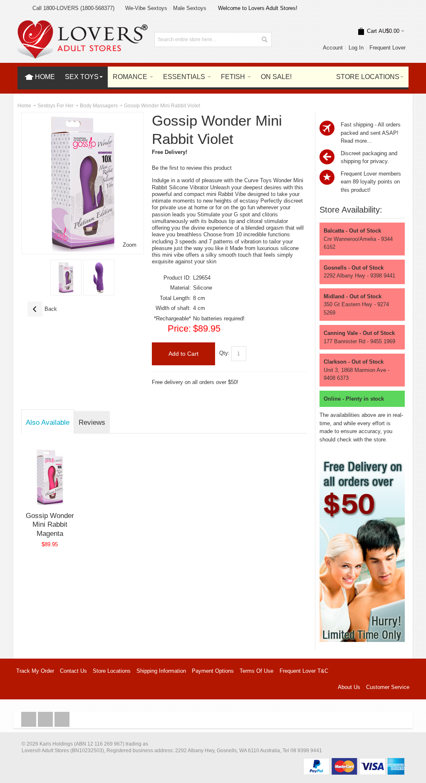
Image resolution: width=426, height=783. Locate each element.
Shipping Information (161, 671)
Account (333, 48)
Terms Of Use (256, 671)
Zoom (129, 245)
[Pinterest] (61, 719)
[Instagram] (46, 719)
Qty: (224, 353)
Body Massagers (99, 106)
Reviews (92, 422)
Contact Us (73, 671)
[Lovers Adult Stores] (82, 24)
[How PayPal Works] (353, 762)
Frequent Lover (387, 48)
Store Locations (112, 671)
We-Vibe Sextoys (146, 8)
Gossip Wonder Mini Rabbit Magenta (50, 524)
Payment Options (213, 671)
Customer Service (387, 687)
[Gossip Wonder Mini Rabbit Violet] (66, 277)
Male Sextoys (189, 8)
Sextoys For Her (55, 106)
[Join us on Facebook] (29, 719)
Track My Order (35, 671)
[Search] (264, 39)
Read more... (356, 141)
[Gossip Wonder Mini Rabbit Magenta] (49, 476)
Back (42, 309)
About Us (349, 687)
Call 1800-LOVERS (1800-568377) (73, 8)
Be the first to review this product (192, 168)
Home (24, 106)
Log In (356, 48)
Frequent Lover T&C (304, 671)
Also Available (47, 422)
